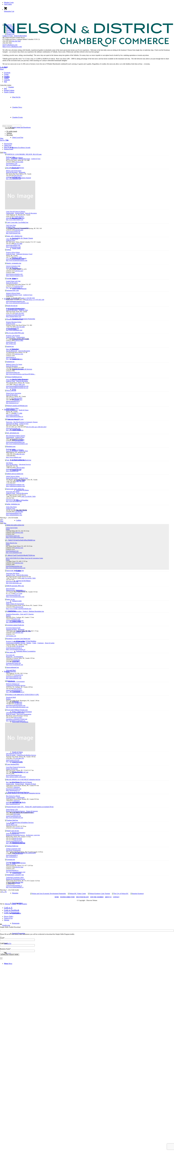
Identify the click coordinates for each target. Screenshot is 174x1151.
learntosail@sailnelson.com (14, 469)
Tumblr (6, 78)
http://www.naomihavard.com (14, 817)
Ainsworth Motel (11, 670)
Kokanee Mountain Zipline (13, 322)
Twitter (6, 74)
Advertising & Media (12, 423)
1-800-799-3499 (20, 481)
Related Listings (9, 90)
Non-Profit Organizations (23, 714)
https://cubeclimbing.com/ (13, 247)
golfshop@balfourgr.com (13, 177)
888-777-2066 (18, 413)
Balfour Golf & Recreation (13, 170)
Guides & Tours (8, 36)
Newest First (8, 143)
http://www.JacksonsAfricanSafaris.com (17, 303)
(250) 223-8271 (19, 216)
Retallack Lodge (10, 449)
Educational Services (24, 464)
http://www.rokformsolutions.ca (15, 692)
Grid (1, 152)
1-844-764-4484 (20, 327)
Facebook (7, 72)
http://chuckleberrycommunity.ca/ (15, 720)
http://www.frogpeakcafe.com (14, 664)
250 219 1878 (18, 838)
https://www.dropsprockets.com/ (15, 596)
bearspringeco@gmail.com (13, 789)
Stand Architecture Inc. (12, 833)
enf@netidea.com (11, 636)
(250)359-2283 (19, 230)
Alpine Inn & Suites (12, 528)
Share (2, 69)
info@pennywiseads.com (13, 428)
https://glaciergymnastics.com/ (14, 275)
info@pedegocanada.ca (12, 415)
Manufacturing (10, 590)
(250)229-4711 (18, 675)
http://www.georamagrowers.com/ (15, 872)
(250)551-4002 (19, 340)
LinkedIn (7, 80)
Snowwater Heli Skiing (12, 491)
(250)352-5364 (19, 867)
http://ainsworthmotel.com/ (13, 678)
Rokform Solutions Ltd (12, 684)
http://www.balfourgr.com (13, 179)
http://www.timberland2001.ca (14, 887)
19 (5, 892)
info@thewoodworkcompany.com (15, 705)
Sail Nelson (9, 463)
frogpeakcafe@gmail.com (13, 663)
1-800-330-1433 (20, 454)
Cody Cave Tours (11, 225)
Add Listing (8, 4)
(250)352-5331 (19, 548)
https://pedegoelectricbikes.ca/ (14, 416)
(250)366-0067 (19, 511)
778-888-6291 (18, 702)
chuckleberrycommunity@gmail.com (16, 719)
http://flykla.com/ (11, 343)
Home (57, 897)
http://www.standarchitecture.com (15, 843)
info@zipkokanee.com (12, 328)
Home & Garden (49, 643)
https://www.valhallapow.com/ (12, 46)
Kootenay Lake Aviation (13, 335)
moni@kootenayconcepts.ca (14, 648)
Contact (116, 897)
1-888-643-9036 (20, 467)
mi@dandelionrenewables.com (14, 620)
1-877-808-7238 (20, 384)
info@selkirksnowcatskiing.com (15, 484)
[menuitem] (89, 2)
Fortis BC (9, 602)
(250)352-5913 (19, 286)
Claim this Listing (5, 85)
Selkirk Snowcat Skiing (13, 476)
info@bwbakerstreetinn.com (14, 566)
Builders (8, 616)
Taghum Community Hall (13, 848)
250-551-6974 (18, 398)
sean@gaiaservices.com (12, 760)
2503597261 (16, 660)
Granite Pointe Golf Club (13, 281)
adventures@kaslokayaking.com (15, 315)
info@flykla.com (11, 342)
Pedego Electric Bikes (12, 408)
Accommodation (18, 656)
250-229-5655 (18, 175)
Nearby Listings (9, 92)
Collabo (13, 904)
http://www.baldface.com (13, 165)
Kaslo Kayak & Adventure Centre (15, 308)
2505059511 (16, 661)
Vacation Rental (19, 213)
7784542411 (16, 787)
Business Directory (67, 897)
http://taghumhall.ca (11, 857)
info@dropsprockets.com (13, 595)
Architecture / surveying (33, 835)
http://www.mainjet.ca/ (12, 359)
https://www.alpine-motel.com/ (15, 537)
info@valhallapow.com (10, 45)
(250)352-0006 (19, 162)
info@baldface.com (11, 163)
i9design (7, 904)
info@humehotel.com (12, 551)
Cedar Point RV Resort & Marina (15, 211)
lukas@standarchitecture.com (14, 841)
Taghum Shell (10, 823)
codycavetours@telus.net (13, 231)
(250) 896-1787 (19, 758)
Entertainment (10, 437)
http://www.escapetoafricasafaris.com (16, 260)
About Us (108, 897)
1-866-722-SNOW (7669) (28, 496)
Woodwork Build (11, 697)
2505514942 (16, 814)
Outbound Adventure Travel (24, 254)
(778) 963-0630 (19, 646)
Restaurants (13, 158)
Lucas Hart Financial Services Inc (15, 767)
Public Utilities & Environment (15, 604)
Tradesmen (40, 643)
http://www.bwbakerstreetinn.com (15, 568)
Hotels (8, 158)
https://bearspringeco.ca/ (13, 790)
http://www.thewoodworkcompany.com (17, 707)
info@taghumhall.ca (12, 855)
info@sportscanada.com (13, 372)
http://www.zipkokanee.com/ (14, 330)
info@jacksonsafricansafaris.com (15, 301)
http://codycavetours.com (13, 233)
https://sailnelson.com (12, 471)
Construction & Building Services (15, 643)
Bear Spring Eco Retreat (13, 782)
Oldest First (7, 145)
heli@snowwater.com (12, 499)
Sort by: (4, 140)
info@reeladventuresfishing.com (15, 442)
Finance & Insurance (12, 768)
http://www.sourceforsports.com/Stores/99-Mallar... (20, 374)
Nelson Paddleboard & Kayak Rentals (16, 379)
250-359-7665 (16, 41)
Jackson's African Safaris (13, 293)
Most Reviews (8, 147)
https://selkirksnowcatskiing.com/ (15, 486)
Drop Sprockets (10, 588)
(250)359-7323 (19, 632)
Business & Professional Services (15, 811)
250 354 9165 (18, 688)
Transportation (20, 337)
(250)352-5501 (19, 532)
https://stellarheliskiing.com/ (14, 515)
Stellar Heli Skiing (11, 507)
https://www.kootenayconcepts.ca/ (15, 649)
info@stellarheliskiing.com (13, 513)
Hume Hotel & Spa (11, 543)
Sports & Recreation (20, 36)
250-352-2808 (18, 243)
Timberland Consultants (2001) (15, 877)
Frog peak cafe (10, 655)
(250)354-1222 (19, 828)
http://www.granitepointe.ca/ (14, 287)
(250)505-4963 (19, 440)
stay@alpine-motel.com (13, 536)
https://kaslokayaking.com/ (13, 316)
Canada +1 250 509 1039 (27, 298)
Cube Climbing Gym (12, 239)
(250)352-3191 (19, 354)
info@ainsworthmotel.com (13, 676)
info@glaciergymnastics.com (14, 274)
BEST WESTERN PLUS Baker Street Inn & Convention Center (24, 558)
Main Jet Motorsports (12, 349)
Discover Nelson (82, 897)
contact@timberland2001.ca (14, 885)
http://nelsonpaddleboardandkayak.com (17, 387)
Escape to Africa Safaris (13, 252)
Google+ (7, 76)
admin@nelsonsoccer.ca (13, 401)
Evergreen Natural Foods (13, 628)
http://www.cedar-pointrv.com (14, 219)
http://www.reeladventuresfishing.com (17, 443)
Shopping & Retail (11, 629)
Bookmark (3, 67)
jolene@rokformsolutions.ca (14, 690)
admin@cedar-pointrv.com (13, 218)
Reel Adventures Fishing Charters (15, 435)
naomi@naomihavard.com (13, 816)
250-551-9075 (18, 717)
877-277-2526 (18, 593)
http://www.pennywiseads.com (14, 430)
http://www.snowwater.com (14, 501)
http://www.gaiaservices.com (14, 761)
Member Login (9, 2)
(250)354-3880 (19, 882)
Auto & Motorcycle (11, 351)
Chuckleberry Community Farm (15, 712)
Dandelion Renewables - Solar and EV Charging (20, 614)
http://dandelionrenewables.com (15, 622)
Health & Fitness (23, 410)
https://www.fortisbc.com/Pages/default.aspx (18, 608)
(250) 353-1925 (19, 313)
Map (5, 88)
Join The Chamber (96, 897)
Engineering (19, 590)
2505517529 (16, 619)
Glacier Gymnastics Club (13, 266)
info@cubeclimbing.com (13, 245)
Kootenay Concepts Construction (15, 641)
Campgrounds (10, 213)
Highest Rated (8, 149)
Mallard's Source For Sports (14, 364)
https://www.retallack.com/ (13, 457)
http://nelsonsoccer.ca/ (12, 403)
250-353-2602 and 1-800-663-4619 (36, 427)
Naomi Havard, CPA (12, 809)
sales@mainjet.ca (11, 357)
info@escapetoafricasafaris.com (15, 259)
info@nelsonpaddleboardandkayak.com (17, 386)
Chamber (11, 87)
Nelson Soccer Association (13, 393)
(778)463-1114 (18, 853)
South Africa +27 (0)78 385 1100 (34, 299)
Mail (5, 82)
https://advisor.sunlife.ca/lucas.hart (16, 777)
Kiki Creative (22, 904)
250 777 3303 (18, 257)
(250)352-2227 (19, 271)
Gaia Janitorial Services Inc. (14, 753)
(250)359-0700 (19, 607)
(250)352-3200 (19, 369)
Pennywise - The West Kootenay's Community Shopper (22, 422)
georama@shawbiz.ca (12, 870)
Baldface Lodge (10, 157)
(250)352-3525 (19, 563)
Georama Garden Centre (13, 862)
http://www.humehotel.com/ (14, 552)
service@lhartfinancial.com (14, 775)
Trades (34, 643)
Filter (1, 138)
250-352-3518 (18, 772)
